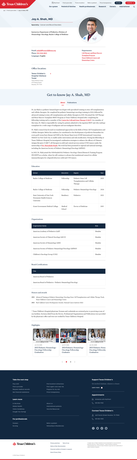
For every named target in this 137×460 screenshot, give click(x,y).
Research (102, 6)
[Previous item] (63, 362)
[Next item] (74, 362)
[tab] (62, 102)
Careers (113, 6)
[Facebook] (93, 428)
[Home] (4, 10)
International (124, 6)
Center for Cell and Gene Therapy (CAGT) (76, 120)
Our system (53, 6)
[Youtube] (106, 428)
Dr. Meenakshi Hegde (50, 145)
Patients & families (68, 6)
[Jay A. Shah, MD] (18, 4)
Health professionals (87, 6)
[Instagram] (97, 428)
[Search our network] (134, 7)
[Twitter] (101, 428)
